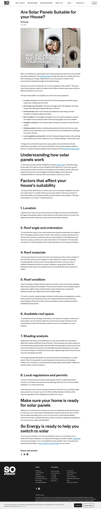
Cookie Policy (70, 474)
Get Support (38, 471)
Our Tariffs (53, 477)
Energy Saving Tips (39, 476)
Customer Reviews (55, 473)
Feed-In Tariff (38, 480)
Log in (94, 3)
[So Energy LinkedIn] (39, 489)
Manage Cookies (89, 505)
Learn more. (23, 506)
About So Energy (55, 471)
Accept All (78, 505)
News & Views (54, 478)
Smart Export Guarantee (41, 478)
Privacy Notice (70, 471)
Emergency (38, 474)
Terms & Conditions (71, 476)
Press (68, 480)
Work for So (54, 480)
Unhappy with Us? (39, 472)
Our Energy (53, 475)
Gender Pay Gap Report (72, 482)
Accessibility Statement (41, 482)
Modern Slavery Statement (73, 478)
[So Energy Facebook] (36, 489)
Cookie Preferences (71, 472)
